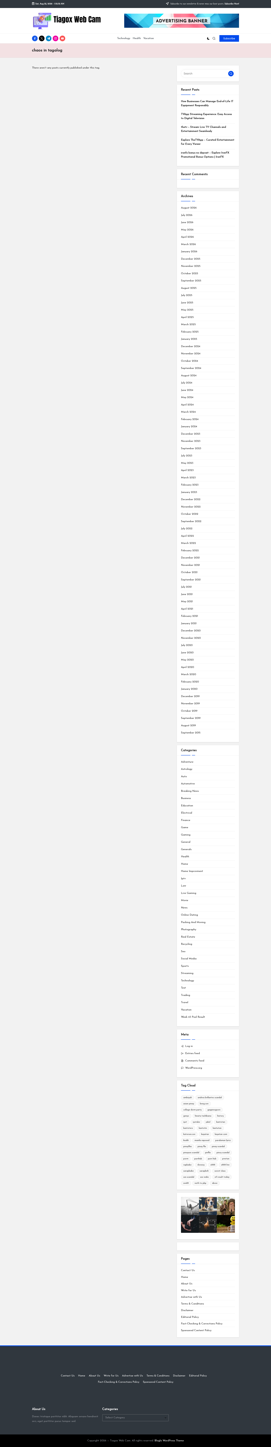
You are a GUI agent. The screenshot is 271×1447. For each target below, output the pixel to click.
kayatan (205, 1134)
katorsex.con (189, 1134)
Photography (188, 929)
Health (185, 856)
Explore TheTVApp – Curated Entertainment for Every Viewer (207, 142)
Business (186, 798)
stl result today (222, 1177)
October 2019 (189, 711)
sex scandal (188, 1177)
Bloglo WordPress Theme (169, 1440)
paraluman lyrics (223, 1140)
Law (183, 885)
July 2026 (186, 215)
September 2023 (191, 448)
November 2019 (190, 703)
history (220, 1116)
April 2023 (187, 470)
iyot (185, 1122)
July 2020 (187, 645)
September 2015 (190, 732)
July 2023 (186, 455)
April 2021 (187, 609)
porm (185, 1159)
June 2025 (187, 302)
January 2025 (189, 339)
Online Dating (189, 915)
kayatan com (221, 1134)
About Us (186, 1283)
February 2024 (190, 419)
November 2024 (190, 353)
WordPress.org (193, 1068)
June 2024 (187, 390)
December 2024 (190, 346)
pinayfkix (187, 1146)
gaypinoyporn (213, 1110)
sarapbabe (188, 1171)
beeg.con (204, 1104)
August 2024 (189, 375)
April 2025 (187, 317)
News (184, 907)
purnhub (198, 1159)
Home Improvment (192, 871)
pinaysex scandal (191, 1153)
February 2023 (190, 485)
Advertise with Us (191, 1297)
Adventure (187, 762)
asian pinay (188, 1104)
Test (183, 988)
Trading (185, 995)
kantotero (188, 1128)
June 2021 (187, 594)
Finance (185, 820)
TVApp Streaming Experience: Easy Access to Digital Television (206, 116)
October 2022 (189, 514)
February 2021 (189, 616)
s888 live (225, 1165)
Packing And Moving (193, 922)
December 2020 (191, 630)
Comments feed (194, 1060)
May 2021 (187, 601)
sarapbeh (204, 1171)
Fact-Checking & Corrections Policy (201, 1323)
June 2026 (187, 222)
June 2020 (187, 652)
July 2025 (186, 295)
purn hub (212, 1159)
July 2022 (186, 528)
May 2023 (187, 463)
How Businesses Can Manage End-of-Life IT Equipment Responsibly (207, 103)
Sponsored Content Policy (196, 1330)
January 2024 (189, 426)
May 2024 (187, 397)
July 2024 (186, 382)
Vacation (186, 1009)
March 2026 (188, 244)
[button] (229, 38)
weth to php (200, 1183)
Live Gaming (188, 893)
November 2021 (190, 565)
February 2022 (190, 550)
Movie (184, 900)
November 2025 (190, 266)
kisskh (186, 1140)
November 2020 (191, 638)
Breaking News (190, 791)
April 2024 (187, 404)
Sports (185, 966)
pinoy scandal (223, 1153)
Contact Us (188, 1270)
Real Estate (188, 937)
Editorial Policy (190, 1317)
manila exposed (202, 1140)
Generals (186, 849)
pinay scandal (218, 1146)
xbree (214, 1183)
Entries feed (192, 1053)
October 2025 (189, 273)
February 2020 (190, 681)
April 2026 (187, 237)
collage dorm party (192, 1110)
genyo (186, 1116)
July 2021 (186, 587)
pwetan (225, 1159)
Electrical (186, 813)
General (185, 842)
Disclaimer (187, 1310)
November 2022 (191, 506)
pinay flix (202, 1146)
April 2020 (187, 667)
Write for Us (188, 1290)
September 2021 (191, 579)
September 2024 (191, 368)
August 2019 (188, 725)
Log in (189, 1046)
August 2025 (189, 288)
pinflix (208, 1153)
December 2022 (190, 499)
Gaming (185, 834)
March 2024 (188, 412)
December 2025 (190, 259)
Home (184, 864)
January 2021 (189, 623)
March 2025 (188, 324)
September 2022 (191, 521)
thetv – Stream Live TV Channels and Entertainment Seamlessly (203, 129)
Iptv (183, 878)
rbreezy (201, 1165)
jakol (208, 1122)
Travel (184, 1002)
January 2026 (189, 251)
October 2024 (189, 361)
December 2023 (190, 434)
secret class (220, 1171)
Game (184, 827)
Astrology (186, 769)
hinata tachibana (203, 1116)
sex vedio (204, 1177)
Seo (183, 951)
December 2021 (190, 557)
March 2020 (188, 674)
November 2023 (190, 441)
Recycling (186, 944)
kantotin (203, 1128)
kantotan (220, 1122)
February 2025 (190, 332)
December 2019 (190, 696)
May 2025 (187, 310)
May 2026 (187, 229)
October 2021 (189, 572)
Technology (187, 980)
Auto (184, 776)
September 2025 (191, 280)
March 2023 (188, 477)
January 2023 (189, 492)
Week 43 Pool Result (193, 1017)
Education (187, 805)
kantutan (217, 1128)
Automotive (188, 783)
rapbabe (187, 1165)
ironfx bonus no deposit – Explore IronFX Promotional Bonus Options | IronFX (205, 154)
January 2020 (189, 689)
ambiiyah (187, 1098)
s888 (212, 1165)
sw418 (186, 1183)
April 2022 (187, 536)
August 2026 (189, 207)
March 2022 (188, 543)
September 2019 (191, 718)
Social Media (189, 958)
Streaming (187, 973)
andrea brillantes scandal (210, 1098)
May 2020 (187, 660)
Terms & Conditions (192, 1303)
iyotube (196, 1122)
